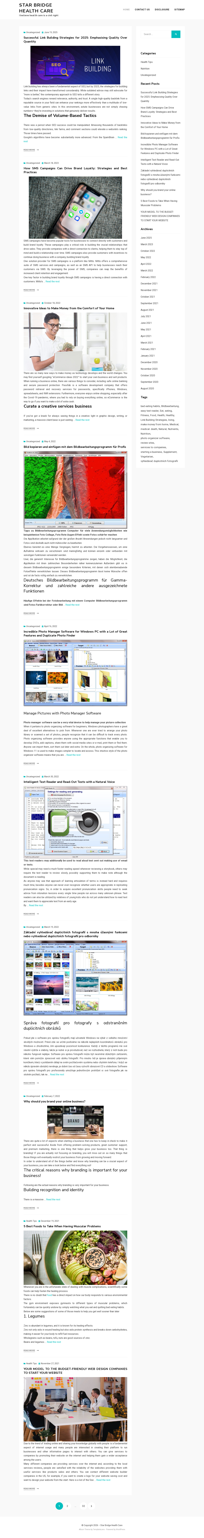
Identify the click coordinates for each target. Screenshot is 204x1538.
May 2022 (146, 257)
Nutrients (173, 428)
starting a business (151, 451)
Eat (162, 410)
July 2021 (146, 316)
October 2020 (148, 375)
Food (153, 415)
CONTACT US (142, 9)
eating (168, 410)
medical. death (149, 428)
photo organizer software (155, 438)
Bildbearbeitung (170, 406)
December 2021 (149, 283)
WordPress (120, 1529)
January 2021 (148, 355)
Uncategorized (33, 32)
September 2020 (149, 381)
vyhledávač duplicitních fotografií (159, 461)
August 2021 (147, 309)
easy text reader (150, 410)
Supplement (170, 451)
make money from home (154, 424)
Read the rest (53, 281)
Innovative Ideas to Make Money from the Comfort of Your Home (69, 308)
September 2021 (149, 303)
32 (84, 1505)
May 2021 (146, 329)
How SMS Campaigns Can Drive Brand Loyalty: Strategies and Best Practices (75, 170)
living (171, 419)
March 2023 (147, 244)
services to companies (153, 447)
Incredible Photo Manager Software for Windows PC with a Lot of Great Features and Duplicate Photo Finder (75, 634)
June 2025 (146, 237)
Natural (163, 428)
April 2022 (146, 264)
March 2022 (147, 270)
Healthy (170, 415)
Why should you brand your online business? (54, 1101)
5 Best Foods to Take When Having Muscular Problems (62, 1226)
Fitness (145, 415)
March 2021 (147, 342)
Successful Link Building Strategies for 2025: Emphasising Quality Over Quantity (75, 40)
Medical (174, 424)
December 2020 (149, 362)
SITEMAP (179, 9)
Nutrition (145, 68)
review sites (147, 442)
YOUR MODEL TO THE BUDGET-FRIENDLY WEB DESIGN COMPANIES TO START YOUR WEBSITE (75, 1371)
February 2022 (148, 277)
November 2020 (149, 368)
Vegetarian (147, 456)
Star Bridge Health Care (36, 8)
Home (126, 9)
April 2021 (146, 336)
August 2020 (147, 388)
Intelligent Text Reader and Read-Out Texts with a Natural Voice (69, 782)
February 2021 (148, 349)
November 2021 (149, 290)
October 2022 (148, 251)
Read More (29, 150)
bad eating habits (150, 406)
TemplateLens (99, 1529)
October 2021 (148, 296)
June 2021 (146, 323)
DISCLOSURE (162, 9)
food (49, 1295)
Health (161, 415)
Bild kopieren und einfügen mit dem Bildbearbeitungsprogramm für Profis (75, 447)
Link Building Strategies (154, 419)
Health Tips (31, 1221)
